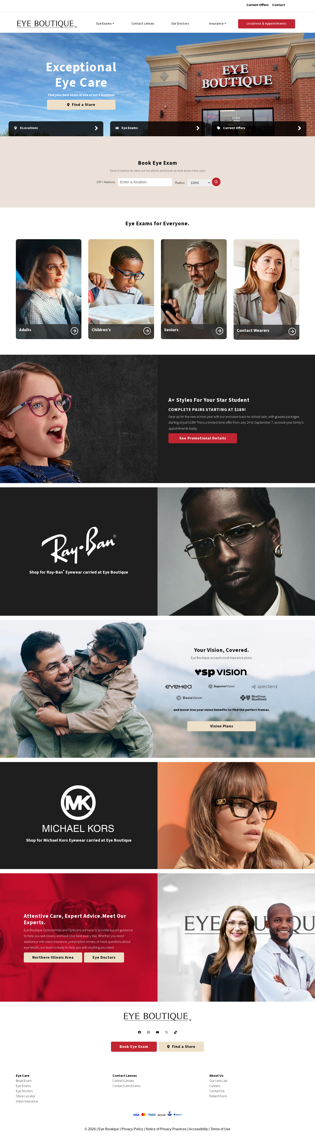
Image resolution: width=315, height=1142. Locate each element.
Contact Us (216, 1091)
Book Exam (24, 1080)
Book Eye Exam (134, 1046)
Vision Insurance (27, 1101)
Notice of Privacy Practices (166, 1129)
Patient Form (218, 1096)
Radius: (180, 182)
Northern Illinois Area (53, 957)
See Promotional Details (202, 438)
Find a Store (83, 104)
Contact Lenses (142, 23)
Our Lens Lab (218, 1080)
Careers (214, 1086)
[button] (216, 182)
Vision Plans (221, 726)
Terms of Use (220, 1129)
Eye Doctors (104, 957)
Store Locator (25, 1096)
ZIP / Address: (106, 182)
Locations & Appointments (266, 23)
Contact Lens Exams (126, 1086)
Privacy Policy (133, 1129)
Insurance (216, 23)
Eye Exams (104, 23)
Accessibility (198, 1129)
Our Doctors (180, 23)
